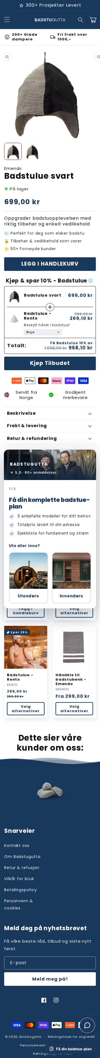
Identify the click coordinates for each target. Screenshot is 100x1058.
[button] (28, 577)
